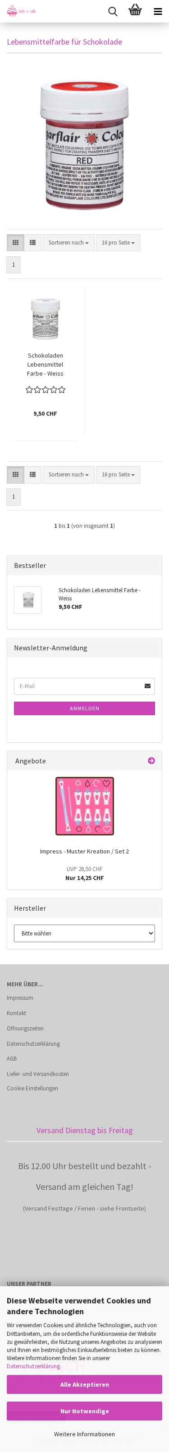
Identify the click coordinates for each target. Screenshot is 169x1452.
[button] (15, 243)
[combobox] (69, 243)
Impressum (20, 998)
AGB (12, 1058)
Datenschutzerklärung (33, 1366)
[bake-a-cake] (18, 11)
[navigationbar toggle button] (157, 11)
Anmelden (85, 708)
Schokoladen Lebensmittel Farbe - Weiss (45, 364)
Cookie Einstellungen (32, 1088)
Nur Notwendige (84, 1411)
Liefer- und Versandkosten (38, 1074)
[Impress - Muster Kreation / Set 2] (84, 806)
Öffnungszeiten (25, 1028)
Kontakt (16, 1013)
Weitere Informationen (84, 1434)
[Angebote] (151, 761)
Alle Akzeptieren (84, 1384)
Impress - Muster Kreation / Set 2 (84, 851)
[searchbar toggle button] (112, 11)
